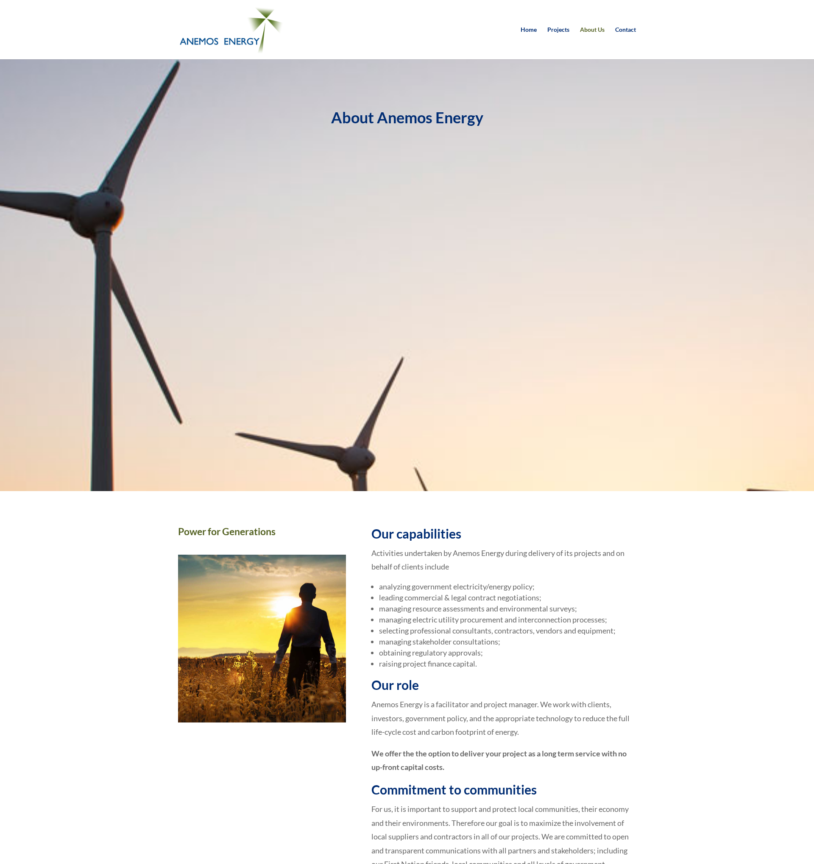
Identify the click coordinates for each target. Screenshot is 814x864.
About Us (592, 30)
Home (529, 30)
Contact (625, 30)
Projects (558, 30)
